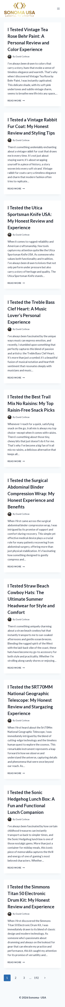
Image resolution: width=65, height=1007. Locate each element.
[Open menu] (58, 8)
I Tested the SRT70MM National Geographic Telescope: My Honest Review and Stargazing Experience (30, 700)
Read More (16, 100)
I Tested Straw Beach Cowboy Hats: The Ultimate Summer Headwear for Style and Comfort (31, 599)
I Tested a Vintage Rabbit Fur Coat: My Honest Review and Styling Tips (32, 126)
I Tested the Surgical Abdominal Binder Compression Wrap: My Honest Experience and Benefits (31, 493)
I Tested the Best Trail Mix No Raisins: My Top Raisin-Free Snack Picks (31, 403)
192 (36, 977)
